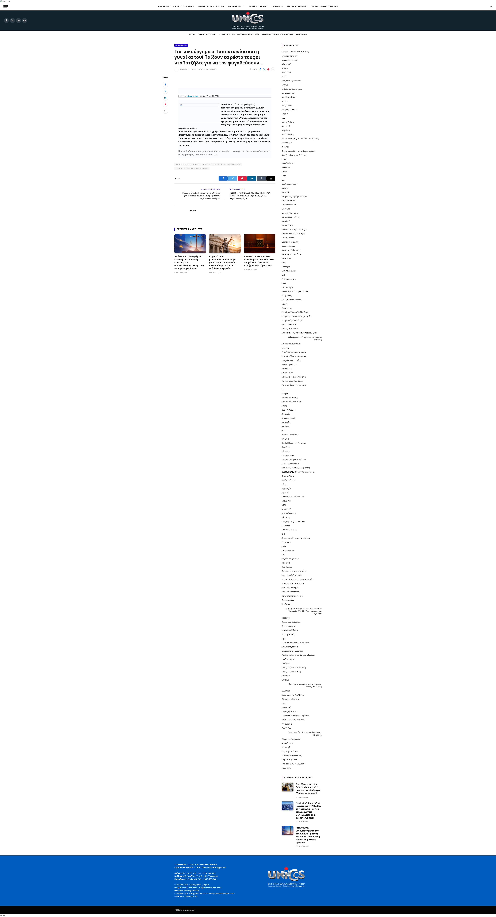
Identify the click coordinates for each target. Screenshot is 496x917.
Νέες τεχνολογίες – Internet (293, 521)
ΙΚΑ (283, 430)
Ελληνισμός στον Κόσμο (292, 320)
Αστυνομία (286, 126)
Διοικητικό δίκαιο (289, 271)
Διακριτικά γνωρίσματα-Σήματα (295, 196)
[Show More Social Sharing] (273, 69)
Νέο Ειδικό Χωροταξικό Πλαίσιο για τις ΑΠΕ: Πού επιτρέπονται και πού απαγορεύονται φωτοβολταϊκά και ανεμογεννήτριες (308, 810)
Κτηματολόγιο (288, 476)
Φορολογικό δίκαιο (289, 751)
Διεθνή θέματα (288, 238)
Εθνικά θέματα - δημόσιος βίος (228, 164)
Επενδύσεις (287, 368)
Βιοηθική (285, 147)
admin (184, 69)
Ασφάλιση (286, 130)
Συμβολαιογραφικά (290, 647)
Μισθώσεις (286, 501)
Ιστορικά (285, 439)
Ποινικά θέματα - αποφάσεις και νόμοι (192, 168)
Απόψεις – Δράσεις (289, 109)
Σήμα (284, 638)
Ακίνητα (285, 68)
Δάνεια (285, 171)
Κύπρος (285, 484)
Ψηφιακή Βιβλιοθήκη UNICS (293, 764)
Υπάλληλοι (286, 728)
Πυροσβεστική (288, 634)
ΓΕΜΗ (284, 159)
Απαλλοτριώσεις (289, 97)
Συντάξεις (286, 680)
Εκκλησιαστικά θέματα (291, 300)
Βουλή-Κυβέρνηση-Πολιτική (188, 164)
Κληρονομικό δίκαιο (290, 464)
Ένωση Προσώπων (289, 364)
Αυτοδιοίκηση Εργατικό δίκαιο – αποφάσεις (300, 138)
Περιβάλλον (287, 567)
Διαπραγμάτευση (289, 205)
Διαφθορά (207, 164)
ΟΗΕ (283, 534)
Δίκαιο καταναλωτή (290, 242)
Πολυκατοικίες (288, 600)
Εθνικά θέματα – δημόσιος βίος (295, 291)
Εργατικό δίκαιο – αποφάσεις (211, 7)
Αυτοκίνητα (287, 143)
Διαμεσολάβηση (289, 200)
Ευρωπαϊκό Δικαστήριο (291, 402)
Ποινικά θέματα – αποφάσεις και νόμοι (176, 7)
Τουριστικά (286, 707)
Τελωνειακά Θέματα (290, 699)
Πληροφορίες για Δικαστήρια (294, 571)
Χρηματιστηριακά (289, 760)
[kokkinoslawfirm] (248, 20)
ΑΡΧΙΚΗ (192, 34)
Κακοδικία (286, 447)
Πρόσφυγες (286, 618)
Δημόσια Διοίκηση (289, 184)
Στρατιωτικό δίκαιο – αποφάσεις (295, 643)
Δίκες (284, 262)
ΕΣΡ (283, 389)
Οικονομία (286, 542)
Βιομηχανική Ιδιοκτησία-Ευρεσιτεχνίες (298, 151)
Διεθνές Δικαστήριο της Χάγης (294, 229)
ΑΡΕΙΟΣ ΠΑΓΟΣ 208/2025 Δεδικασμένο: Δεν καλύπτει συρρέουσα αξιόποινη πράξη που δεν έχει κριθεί (259, 261)
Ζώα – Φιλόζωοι (288, 410)
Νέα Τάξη (286, 517)
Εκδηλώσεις (287, 295)
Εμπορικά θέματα (236, 7)
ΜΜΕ (284, 505)
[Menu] (5, 6)
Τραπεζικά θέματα (289, 711)
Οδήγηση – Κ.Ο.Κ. (289, 530)
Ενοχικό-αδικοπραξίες (297, 7)
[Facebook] (165, 84)
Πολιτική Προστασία (290, 592)
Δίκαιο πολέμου (288, 246)
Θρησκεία (286, 414)
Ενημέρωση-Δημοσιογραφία (294, 352)
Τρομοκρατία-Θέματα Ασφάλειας (296, 715)
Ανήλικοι (285, 85)
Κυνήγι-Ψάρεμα (288, 480)
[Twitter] (165, 91)
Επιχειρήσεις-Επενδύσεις (293, 381)
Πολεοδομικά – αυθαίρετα (293, 583)
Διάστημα (286, 209)
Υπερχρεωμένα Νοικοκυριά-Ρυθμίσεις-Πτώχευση (305, 733)
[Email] (165, 110)
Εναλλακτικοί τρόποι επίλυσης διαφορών (299, 333)
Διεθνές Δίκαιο (288, 225)
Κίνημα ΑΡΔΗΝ (288, 455)
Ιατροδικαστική (288, 418)
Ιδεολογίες (286, 422)
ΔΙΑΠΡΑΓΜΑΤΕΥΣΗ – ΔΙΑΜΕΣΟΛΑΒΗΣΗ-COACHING (239, 34)
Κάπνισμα (286, 451)
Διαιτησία (286, 192)
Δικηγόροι (286, 267)
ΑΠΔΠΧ (284, 101)
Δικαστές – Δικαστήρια (291, 254)
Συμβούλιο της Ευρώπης (292, 651)
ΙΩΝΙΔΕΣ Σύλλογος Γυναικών (294, 443)
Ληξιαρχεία (286, 488)
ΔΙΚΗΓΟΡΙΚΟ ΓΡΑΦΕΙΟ (207, 34)
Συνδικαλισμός (288, 659)
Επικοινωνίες (287, 373)
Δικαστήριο (286, 258)
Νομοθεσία (286, 525)
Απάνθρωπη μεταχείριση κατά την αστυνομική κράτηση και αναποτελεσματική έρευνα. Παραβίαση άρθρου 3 (189, 262)
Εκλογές (285, 304)
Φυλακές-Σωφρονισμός (292, 755)
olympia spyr (192, 96)
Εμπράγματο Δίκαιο (258, 7)
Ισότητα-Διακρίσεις (290, 435)
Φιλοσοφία (286, 747)
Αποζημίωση (277, 7)
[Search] (491, 7)
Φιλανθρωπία (287, 743)
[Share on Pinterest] (268, 69)
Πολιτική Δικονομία (290, 587)
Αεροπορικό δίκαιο (289, 60)
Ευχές (284, 406)
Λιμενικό (285, 492)
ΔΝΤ (283, 275)
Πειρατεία (286, 563)
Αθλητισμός (287, 64)
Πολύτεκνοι (287, 604)
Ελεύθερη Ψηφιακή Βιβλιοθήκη (295, 312)
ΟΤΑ (283, 554)
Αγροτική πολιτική (289, 56)
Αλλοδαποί (286, 72)
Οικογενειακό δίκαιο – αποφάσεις (296, 538)
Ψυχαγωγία (286, 768)
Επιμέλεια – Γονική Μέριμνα (294, 377)
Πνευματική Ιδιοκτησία (292, 575)
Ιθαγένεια (286, 426)
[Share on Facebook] (260, 69)
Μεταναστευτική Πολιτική (293, 497)
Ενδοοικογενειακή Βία (291, 344)
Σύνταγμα (286, 676)
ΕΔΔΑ (284, 283)
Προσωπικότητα (288, 626)
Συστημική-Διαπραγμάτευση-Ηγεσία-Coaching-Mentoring (305, 685)
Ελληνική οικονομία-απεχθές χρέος (297, 316)
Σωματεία (286, 691)
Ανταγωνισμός (288, 93)
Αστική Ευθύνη (288, 122)
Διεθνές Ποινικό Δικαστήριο (293, 233)
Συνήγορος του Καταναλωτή (294, 667)
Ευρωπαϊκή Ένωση (290, 397)
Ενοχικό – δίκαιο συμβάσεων (325, 7)
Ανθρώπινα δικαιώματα (292, 89)
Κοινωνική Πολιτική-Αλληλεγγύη (296, 468)
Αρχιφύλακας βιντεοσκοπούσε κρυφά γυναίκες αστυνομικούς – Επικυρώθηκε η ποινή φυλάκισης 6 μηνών (223, 262)
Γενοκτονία (286, 167)
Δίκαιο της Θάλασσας (291, 250)
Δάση (284, 176)
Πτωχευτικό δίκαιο (290, 630)
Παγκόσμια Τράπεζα (290, 559)
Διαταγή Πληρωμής (290, 213)
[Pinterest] (165, 104)
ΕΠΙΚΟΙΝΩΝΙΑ (301, 34)
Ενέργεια (285, 348)
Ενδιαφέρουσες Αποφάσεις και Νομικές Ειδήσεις (305, 338)
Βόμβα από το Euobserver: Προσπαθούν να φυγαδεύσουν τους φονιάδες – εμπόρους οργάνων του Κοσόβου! (201, 196)
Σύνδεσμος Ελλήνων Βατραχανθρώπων (298, 655)
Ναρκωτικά (286, 509)
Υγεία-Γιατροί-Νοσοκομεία (293, 720)
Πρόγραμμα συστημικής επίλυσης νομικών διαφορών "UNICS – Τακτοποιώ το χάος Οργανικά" (303, 611)
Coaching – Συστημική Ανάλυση (295, 52)
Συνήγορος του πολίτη (291, 671)
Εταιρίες (285, 393)
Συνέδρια (286, 663)
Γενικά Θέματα (181, 45)
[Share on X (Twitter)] (264, 69)
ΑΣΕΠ (284, 118)
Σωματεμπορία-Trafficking (293, 695)
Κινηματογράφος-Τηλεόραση (294, 459)
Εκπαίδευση (287, 308)
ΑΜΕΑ (284, 76)
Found (2, 915)
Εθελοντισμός (287, 287)
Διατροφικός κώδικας (291, 217)
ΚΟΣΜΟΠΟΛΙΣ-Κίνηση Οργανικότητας (298, 472)
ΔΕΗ (283, 180)
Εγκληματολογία (289, 279)
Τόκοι (284, 703)
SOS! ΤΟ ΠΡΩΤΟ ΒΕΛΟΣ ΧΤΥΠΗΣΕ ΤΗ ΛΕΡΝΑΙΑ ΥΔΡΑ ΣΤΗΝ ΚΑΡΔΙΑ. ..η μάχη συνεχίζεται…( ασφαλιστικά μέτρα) (250, 196)
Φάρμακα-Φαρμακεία (291, 739)
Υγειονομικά (287, 724)
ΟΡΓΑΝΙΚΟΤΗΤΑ (288, 550)
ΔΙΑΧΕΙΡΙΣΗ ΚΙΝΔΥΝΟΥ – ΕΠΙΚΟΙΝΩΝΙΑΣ (277, 34)
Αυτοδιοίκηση (288, 134)
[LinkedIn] (165, 97)
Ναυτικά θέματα (289, 513)
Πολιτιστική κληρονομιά (292, 596)
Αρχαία (285, 114)
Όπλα (284, 546)
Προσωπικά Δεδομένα (291, 622)
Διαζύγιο (285, 188)
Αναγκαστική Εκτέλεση (291, 81)
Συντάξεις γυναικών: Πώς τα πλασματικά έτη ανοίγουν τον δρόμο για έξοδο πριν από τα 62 (308, 788)
